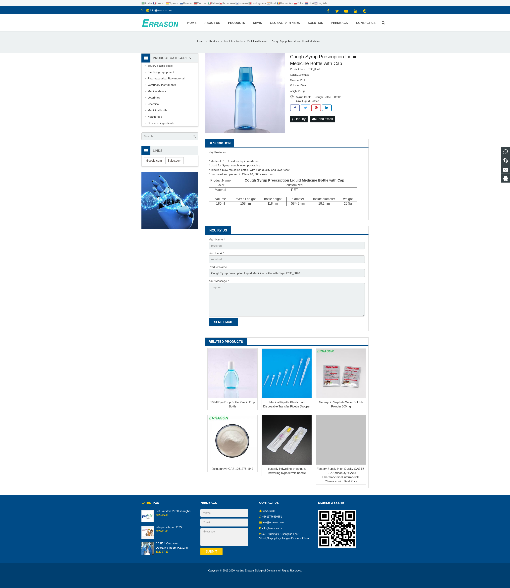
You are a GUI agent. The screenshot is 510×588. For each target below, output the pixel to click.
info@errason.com (161, 10)
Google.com (154, 160)
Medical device (157, 91)
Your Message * (219, 280)
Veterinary (154, 97)
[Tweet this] (305, 108)
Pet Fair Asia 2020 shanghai (173, 511)
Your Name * (217, 239)
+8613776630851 (272, 516)
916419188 (269, 511)
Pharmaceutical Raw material (166, 78)
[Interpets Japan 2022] (147, 537)
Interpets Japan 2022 (169, 527)
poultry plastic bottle (160, 65)
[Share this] (295, 108)
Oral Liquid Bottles (307, 101)
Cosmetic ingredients (161, 123)
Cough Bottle (323, 97)
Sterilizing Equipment (161, 72)
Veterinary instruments (162, 84)
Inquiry (300, 119)
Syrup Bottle (303, 97)
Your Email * (216, 253)
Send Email (324, 119)
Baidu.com (174, 160)
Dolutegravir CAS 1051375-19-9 (232, 468)
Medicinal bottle (157, 110)
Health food (155, 116)
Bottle (337, 97)
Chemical (153, 103)
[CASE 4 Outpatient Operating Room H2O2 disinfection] (147, 554)
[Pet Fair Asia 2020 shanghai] (147, 521)
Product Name (218, 267)
